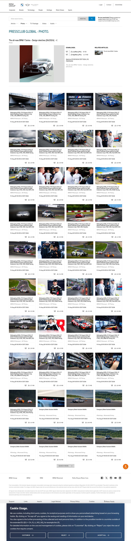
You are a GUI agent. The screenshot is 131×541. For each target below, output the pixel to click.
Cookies (92, 501)
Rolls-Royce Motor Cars (80, 478)
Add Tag (83, 19)
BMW (28, 478)
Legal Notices (56, 501)
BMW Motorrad (58, 478)
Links (26, 501)
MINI (41, 478)
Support (11, 501)
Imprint (39, 501)
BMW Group (13, 478)
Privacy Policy (75, 501)
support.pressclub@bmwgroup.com (108, 21)
